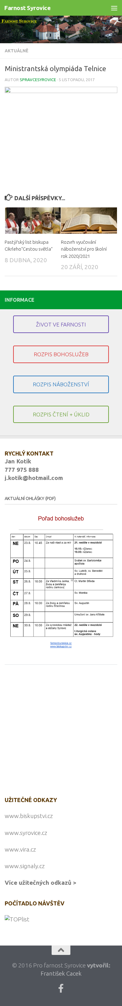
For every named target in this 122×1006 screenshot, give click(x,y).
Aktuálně (16, 50)
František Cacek (61, 973)
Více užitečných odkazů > (40, 882)
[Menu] (114, 8)
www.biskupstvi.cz (29, 815)
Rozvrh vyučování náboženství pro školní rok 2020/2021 (84, 249)
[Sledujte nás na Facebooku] (61, 988)
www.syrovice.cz (26, 832)
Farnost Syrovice (27, 7)
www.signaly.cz (25, 866)
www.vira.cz (20, 849)
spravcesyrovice (38, 79)
